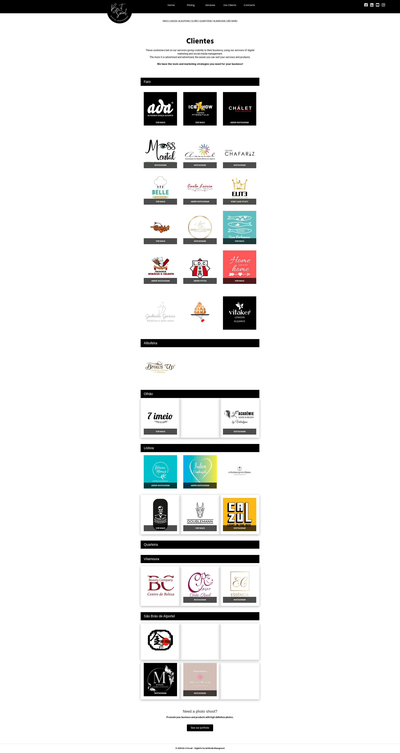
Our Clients (229, 5)
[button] (200, 727)
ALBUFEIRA (184, 21)
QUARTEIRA (206, 21)
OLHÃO (194, 21)
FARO (165, 21)
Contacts (249, 5)
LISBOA (173, 21)
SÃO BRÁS (232, 21)
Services (210, 5)
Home (171, 5)
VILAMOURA (219, 21)
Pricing (191, 5)
